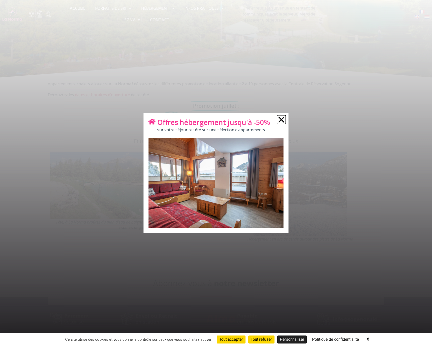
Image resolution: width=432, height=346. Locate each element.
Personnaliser (292, 339)
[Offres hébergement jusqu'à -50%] (151, 121)
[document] (216, 173)
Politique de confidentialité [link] (335, 339)
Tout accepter (231, 339)
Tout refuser (261, 339)
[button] (281, 120)
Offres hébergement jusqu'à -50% (213, 122)
